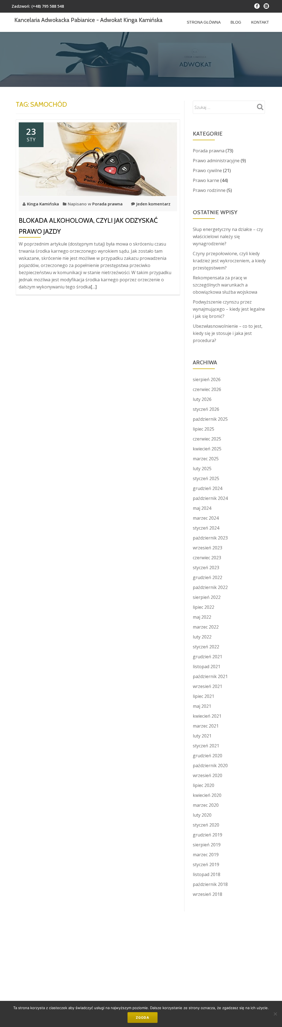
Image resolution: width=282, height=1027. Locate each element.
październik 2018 (210, 884)
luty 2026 (202, 399)
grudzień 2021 (207, 657)
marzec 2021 (206, 726)
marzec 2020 (206, 805)
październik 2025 (210, 419)
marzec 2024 (206, 518)
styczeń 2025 (206, 478)
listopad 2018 (206, 874)
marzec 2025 (206, 459)
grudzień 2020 (207, 756)
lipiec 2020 (203, 785)
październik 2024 (210, 498)
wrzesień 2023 (207, 548)
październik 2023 (210, 538)
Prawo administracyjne (216, 161)
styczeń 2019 (206, 864)
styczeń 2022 (206, 647)
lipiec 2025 (203, 429)
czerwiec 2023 (207, 558)
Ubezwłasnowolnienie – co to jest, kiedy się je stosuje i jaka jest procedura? (227, 333)
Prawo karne (206, 180)
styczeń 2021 (206, 746)
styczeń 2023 (206, 568)
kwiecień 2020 (207, 795)
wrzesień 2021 (207, 686)
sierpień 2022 (207, 597)
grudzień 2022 (207, 577)
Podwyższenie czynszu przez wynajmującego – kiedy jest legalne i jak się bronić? (229, 309)
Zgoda (142, 1017)
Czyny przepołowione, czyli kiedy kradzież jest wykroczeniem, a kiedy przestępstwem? (229, 260)
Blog (236, 22)
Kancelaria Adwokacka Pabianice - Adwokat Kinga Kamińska (88, 19)
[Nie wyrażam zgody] (275, 1014)
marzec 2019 (206, 855)
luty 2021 (202, 736)
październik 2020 (210, 765)
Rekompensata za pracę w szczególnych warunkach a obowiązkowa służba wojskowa (225, 285)
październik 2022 (210, 587)
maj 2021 (202, 706)
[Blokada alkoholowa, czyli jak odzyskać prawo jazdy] (98, 158)
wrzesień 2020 (207, 775)
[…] (94, 287)
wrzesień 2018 (207, 894)
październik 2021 (210, 676)
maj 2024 (202, 508)
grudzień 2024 (207, 488)
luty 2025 (202, 469)
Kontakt (260, 22)
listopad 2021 (206, 666)
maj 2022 (202, 617)
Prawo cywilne (207, 170)
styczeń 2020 (206, 825)
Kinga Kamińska (43, 203)
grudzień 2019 (207, 835)
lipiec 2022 (203, 607)
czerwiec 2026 (207, 389)
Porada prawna (107, 203)
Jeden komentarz (153, 203)
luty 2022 (202, 637)
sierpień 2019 (207, 845)
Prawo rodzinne (209, 190)
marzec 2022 (206, 627)
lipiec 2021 (203, 696)
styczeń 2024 (206, 528)
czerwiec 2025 (207, 439)
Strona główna (204, 22)
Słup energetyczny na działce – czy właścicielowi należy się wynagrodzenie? (228, 236)
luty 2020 (202, 815)
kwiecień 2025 (207, 449)
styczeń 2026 (206, 409)
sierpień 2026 (207, 379)
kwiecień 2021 (207, 716)
